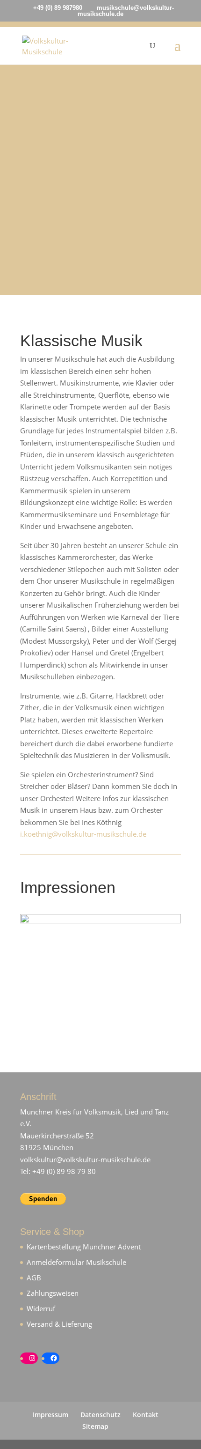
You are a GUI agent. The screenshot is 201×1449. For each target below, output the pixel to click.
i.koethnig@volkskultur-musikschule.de (83, 834)
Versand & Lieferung (59, 1324)
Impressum (50, 1414)
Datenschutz (100, 1414)
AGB (34, 1277)
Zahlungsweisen (53, 1293)
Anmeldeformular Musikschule (76, 1262)
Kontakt (145, 1414)
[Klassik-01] (100, 920)
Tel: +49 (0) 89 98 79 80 (58, 1171)
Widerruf (41, 1308)
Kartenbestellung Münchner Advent (84, 1246)
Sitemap (95, 1426)
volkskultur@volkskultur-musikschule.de (85, 1159)
